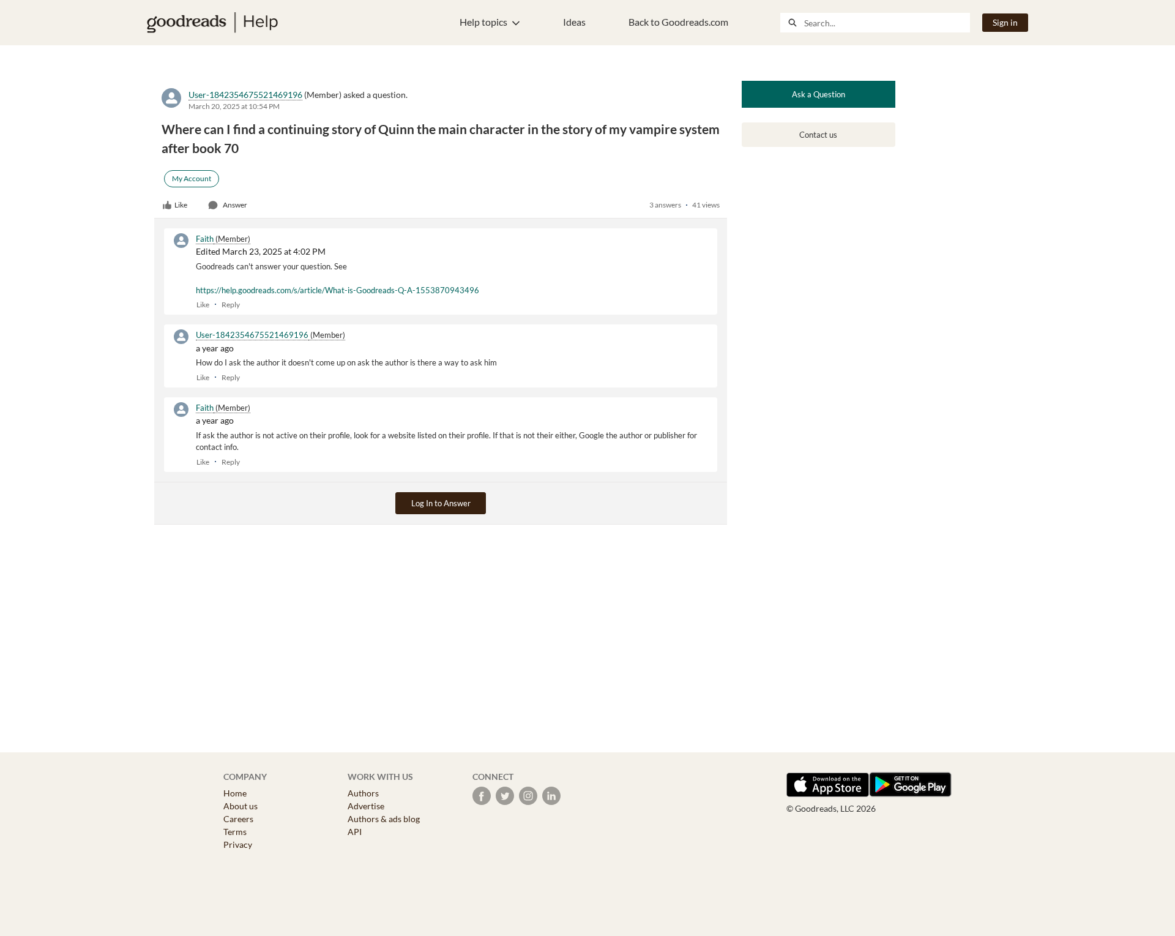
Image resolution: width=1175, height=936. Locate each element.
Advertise (366, 806)
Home (235, 793)
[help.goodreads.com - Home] (212, 22)
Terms (235, 831)
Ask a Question (818, 94)
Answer (235, 204)
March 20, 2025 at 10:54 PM (234, 106)
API (355, 831)
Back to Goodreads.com (678, 22)
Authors (363, 793)
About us (240, 806)
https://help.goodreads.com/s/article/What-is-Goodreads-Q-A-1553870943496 (337, 290)
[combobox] (886, 22)
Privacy (237, 844)
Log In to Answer (441, 503)
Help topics (483, 22)
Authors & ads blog (384, 819)
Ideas (574, 22)
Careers (238, 819)
